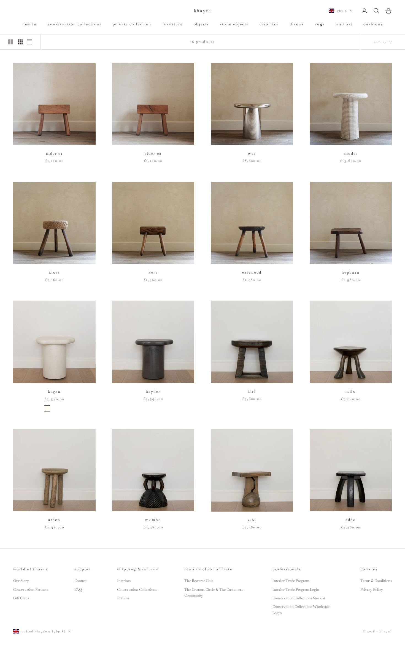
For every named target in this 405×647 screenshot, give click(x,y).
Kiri (252, 391)
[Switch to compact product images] (29, 41)
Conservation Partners (30, 589)
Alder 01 (54, 153)
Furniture (173, 24)
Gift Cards (21, 598)
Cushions (373, 24)
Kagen (54, 391)
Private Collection (132, 24)
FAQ (78, 589)
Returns (123, 598)
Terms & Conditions (376, 580)
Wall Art (344, 24)
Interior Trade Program (290, 580)
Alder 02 (153, 153)
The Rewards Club (198, 580)
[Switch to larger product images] (10, 41)
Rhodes (351, 153)
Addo (350, 519)
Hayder (153, 391)
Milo (350, 391)
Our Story (21, 580)
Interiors (124, 580)
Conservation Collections (75, 24)
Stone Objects (234, 24)
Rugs (320, 24)
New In (29, 24)
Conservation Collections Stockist (298, 598)
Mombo (153, 519)
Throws (297, 24)
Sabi (251, 520)
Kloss (54, 272)
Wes (252, 153)
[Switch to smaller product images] (20, 41)
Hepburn (351, 272)
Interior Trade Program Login (295, 589)
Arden (54, 519)
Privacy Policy (371, 589)
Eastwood (252, 272)
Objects (201, 24)
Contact (80, 580)
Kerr (153, 272)
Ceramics (269, 24)
